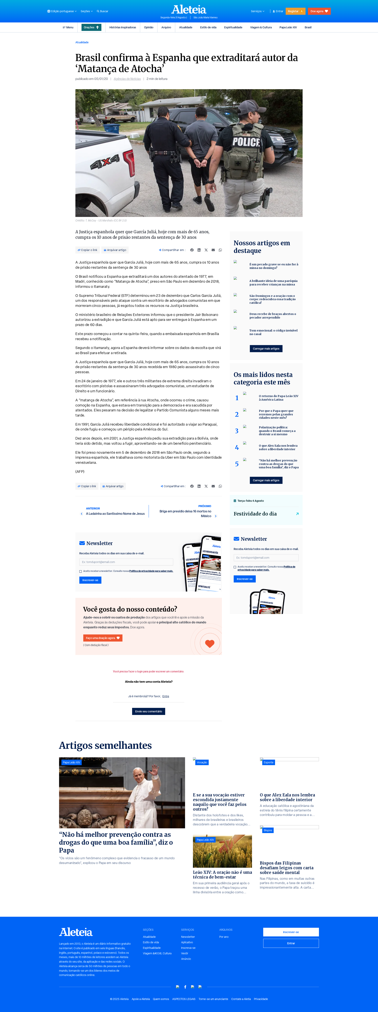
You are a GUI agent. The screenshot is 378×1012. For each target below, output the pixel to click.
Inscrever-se (90, 580)
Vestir (184, 953)
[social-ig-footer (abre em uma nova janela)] (200, 987)
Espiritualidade (233, 27)
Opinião (148, 27)
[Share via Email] (213, 250)
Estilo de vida (208, 27)
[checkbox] (80, 571)
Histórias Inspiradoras (122, 27)
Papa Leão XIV (288, 27)
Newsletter (188, 937)
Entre (165, 696)
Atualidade (185, 27)
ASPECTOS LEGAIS (183, 999)
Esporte (268, 762)
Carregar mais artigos (266, 348)
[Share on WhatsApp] (220, 250)
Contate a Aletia (241, 999)
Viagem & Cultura (261, 27)
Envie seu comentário (148, 711)
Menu (69, 27)
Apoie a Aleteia (141, 999)
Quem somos (161, 999)
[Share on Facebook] (192, 250)
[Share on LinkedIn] (199, 250)
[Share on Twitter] (206, 250)
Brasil (308, 27)
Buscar (104, 11)
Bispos (268, 830)
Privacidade (261, 999)
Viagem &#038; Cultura (157, 953)
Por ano (224, 937)
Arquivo (166, 27)
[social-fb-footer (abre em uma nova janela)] (185, 987)
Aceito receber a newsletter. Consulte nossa (128, 571)
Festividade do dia (255, 514)
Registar (293, 11)
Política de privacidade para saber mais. (151, 571)
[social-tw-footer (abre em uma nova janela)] (193, 987)
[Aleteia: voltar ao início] (189, 9)
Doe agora (317, 11)
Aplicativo (187, 942)
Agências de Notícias (127, 79)
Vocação (202, 762)
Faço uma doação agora (100, 638)
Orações (89, 27)
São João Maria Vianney (206, 17)
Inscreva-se (188, 948)
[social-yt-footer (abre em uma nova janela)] (178, 987)
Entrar (279, 11)
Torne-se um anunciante (213, 999)
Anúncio (186, 959)
